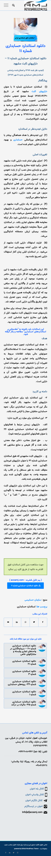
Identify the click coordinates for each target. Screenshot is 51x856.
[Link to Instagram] (17, 853)
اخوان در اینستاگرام (33, 806)
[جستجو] (13, 5)
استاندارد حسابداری (26, 607)
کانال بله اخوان (37, 789)
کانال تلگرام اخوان (33, 800)
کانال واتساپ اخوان (34, 795)
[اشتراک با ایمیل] (8, 622)
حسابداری (17, 140)
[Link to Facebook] (6, 853)
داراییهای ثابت (39, 91)
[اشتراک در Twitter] (34, 622)
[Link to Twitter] (14, 853)
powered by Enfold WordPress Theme (26, 849)
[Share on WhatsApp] (25, 622)
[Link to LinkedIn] (10, 853)
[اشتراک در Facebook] (42, 622)
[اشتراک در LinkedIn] (17, 622)
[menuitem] (13, 5)
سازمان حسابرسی (33, 600)
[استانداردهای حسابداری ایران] (25, 29)
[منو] (7, 5)
